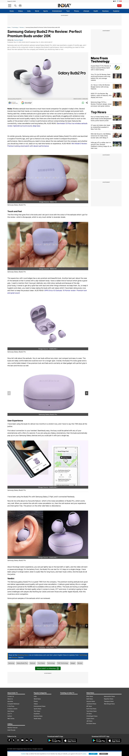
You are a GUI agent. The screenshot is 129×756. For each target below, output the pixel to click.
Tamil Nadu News (91, 711)
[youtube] (22, 740)
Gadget (73, 663)
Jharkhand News (91, 704)
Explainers (37, 713)
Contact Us (10, 696)
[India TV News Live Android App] (54, 740)
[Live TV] (119, 5)
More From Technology (100, 59)
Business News (38, 716)
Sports (45, 11)
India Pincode (11, 730)
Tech (68, 11)
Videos (20, 11)
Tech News (41, 663)
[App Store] (70, 740)
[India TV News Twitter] (119, 1)
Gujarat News (90, 718)
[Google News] (13, 103)
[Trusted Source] (26, 103)
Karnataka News (91, 723)
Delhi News (89, 699)
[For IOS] (114, 740)
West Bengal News (109, 704)
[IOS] (113, 1)
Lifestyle (86, 11)
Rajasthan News (108, 699)
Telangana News (109, 701)
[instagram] (18, 740)
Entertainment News (39, 706)
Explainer (116, 11)
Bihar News (89, 696)
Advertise (10, 701)
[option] (47, 393)
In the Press (10, 706)
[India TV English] (64, 6)
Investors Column (12, 708)
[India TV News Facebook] (117, 1)
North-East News (91, 708)
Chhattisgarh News (91, 716)
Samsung (11, 663)
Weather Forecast (12, 727)
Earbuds (32, 663)
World (37, 11)
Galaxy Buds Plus (22, 663)
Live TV (9, 713)
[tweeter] (13, 740)
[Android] (115, 1)
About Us (10, 699)
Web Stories (10, 718)
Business (105, 11)
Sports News (37, 708)
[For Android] (99, 740)
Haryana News (90, 701)
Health (96, 11)
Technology (15, 27)
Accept (93, 754)
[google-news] (31, 740)
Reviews (22, 27)
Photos (76, 11)
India (29, 11)
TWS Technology (62, 663)
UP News (89, 713)
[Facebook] (9, 740)
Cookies (23, 754)
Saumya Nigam (18, 40)
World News (37, 699)
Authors (9, 716)
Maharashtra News (109, 696)
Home (12, 11)
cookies (84, 754)
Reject (103, 754)
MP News (89, 706)
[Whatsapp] (83, 103)
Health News (37, 718)
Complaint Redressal (13, 704)
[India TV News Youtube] (121, 1)
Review (80, 663)
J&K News (89, 721)
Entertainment (57, 11)
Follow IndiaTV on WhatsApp (46, 668)
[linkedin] (27, 740)
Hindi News (10, 711)
